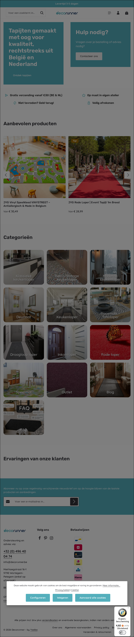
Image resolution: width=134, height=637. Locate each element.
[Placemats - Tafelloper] (110, 304)
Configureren (38, 597)
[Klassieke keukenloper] (23, 267)
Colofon (75, 590)
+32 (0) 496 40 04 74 (14, 553)
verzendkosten (50, 620)
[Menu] (109, 13)
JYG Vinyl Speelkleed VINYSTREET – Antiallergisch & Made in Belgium (26, 204)
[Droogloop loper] (23, 342)
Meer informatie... (111, 585)
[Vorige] (6, 175)
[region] (67, 174)
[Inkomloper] (67, 342)
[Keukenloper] (67, 304)
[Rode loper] (110, 342)
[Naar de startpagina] (67, 13)
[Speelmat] (23, 380)
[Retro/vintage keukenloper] (67, 267)
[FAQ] (23, 417)
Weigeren (62, 597)
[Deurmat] (23, 304)
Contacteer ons (89, 56)
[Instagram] (51, 539)
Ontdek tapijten (22, 75)
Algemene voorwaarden (78, 627)
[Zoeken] (42, 13)
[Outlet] (67, 380)
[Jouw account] (118, 13)
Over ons (57, 627)
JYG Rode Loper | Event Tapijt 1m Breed (94, 202)
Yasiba (34, 629)
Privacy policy (101, 627)
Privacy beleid (62, 590)
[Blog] (110, 380)
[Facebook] (40, 539)
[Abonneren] (74, 502)
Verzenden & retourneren (97, 632)
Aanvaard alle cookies (93, 597)
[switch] (122, 632)
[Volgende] (128, 175)
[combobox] (22, 13)
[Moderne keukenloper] (110, 267)
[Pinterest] (46, 539)
